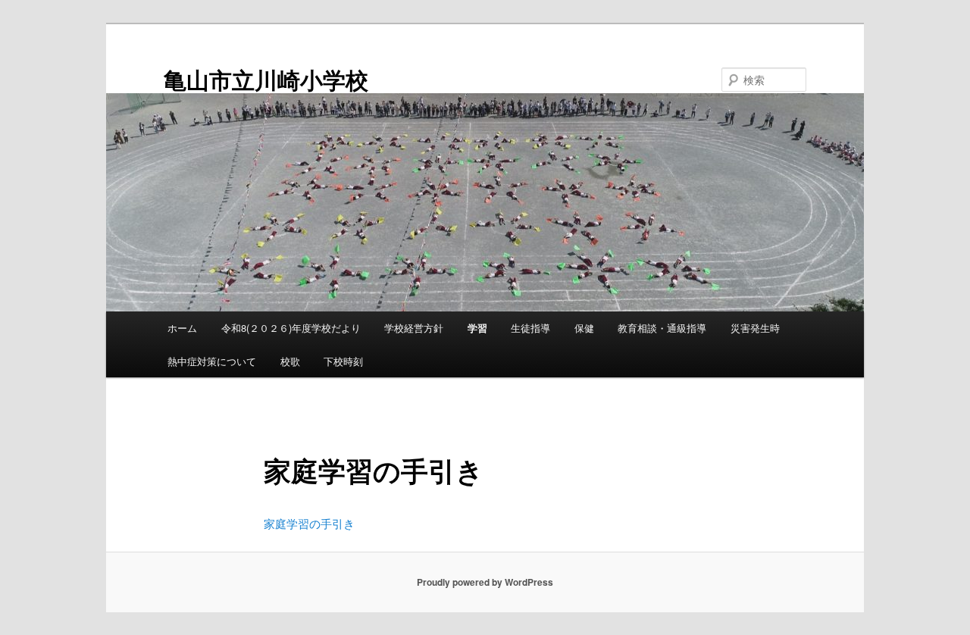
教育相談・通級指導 (662, 328)
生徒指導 (530, 328)
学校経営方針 (413, 328)
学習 (477, 328)
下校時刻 (343, 361)
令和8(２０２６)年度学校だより (291, 328)
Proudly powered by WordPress (485, 582)
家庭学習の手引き (309, 523)
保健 (584, 328)
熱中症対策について (211, 361)
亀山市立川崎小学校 (266, 79)
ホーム (182, 328)
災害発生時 (755, 328)
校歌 (290, 361)
